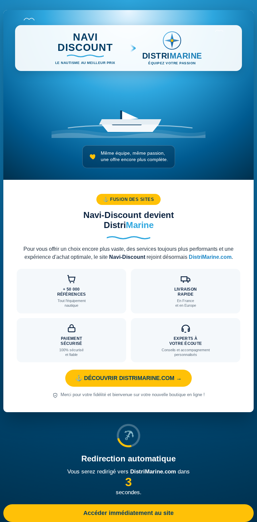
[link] (128, 211)
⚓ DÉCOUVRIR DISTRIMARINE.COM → (128, 378)
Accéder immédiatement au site (128, 513)
